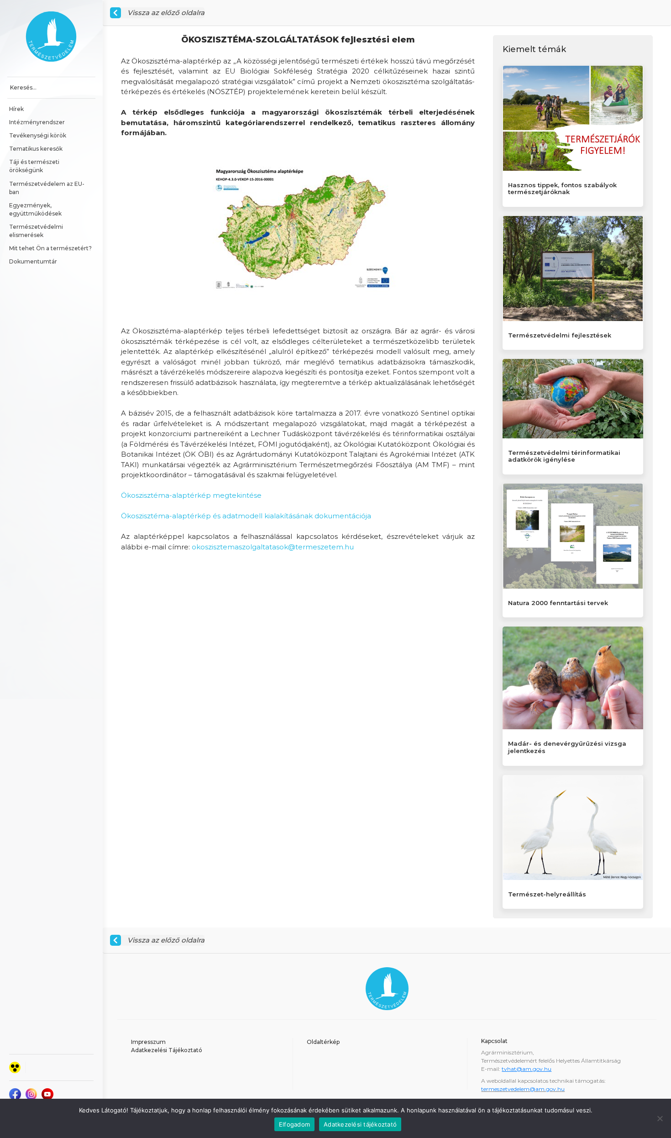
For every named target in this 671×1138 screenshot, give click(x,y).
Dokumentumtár (33, 261)
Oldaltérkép (323, 1041)
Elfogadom (294, 1124)
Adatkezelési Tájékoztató (166, 1050)
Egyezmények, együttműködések (35, 209)
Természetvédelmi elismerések (36, 230)
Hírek (16, 108)
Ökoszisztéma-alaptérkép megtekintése (191, 495)
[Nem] (659, 1118)
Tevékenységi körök (37, 135)
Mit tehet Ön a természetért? (50, 248)
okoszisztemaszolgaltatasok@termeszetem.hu (273, 547)
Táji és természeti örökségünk (35, 166)
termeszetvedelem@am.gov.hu (523, 1088)
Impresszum (148, 1041)
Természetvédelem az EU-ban (46, 187)
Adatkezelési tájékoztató (360, 1124)
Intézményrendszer (37, 122)
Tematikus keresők (36, 148)
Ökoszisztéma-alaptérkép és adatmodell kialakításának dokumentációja (246, 515)
